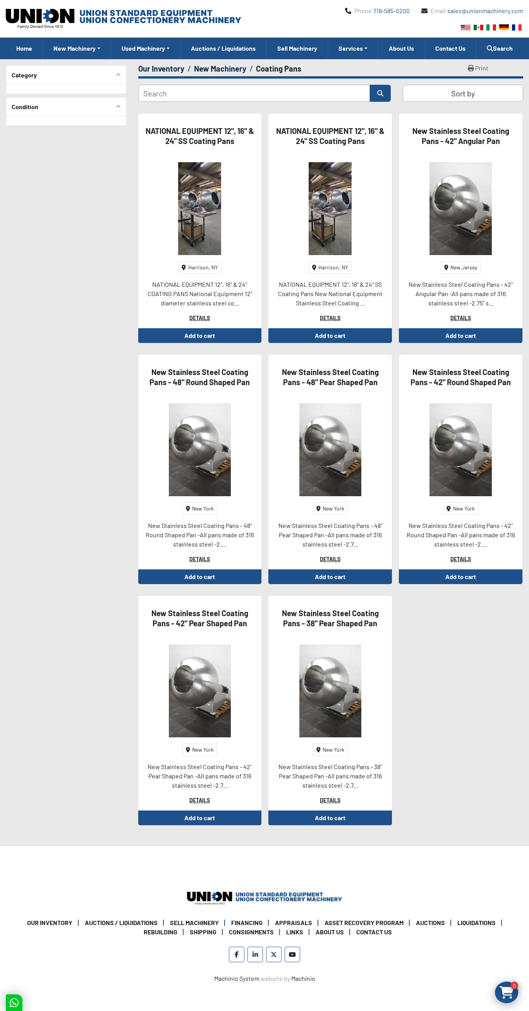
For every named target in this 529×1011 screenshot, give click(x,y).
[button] (77, 48)
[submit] (380, 93)
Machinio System (236, 978)
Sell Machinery (297, 48)
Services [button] (350, 48)
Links (294, 932)
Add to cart (199, 335)
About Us (401, 48)
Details (199, 318)
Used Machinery (143, 48)
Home (24, 48)
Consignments (251, 932)
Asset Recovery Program (364, 922)
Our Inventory (49, 922)
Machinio (303, 978)
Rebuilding (160, 932)
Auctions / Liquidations (223, 48)
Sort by (463, 93)
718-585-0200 (391, 10)
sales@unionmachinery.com (485, 10)
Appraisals (293, 922)
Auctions (430, 922)
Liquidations (476, 922)
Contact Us (450, 48)
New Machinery (74, 48)
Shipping (203, 932)
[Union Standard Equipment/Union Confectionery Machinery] (264, 897)
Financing (247, 922)
